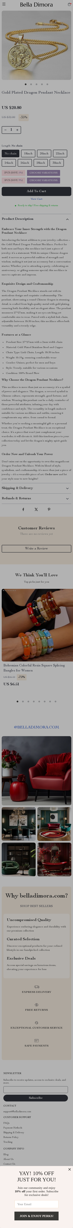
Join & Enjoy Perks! (36, 1216)
